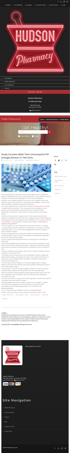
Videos (36, 136)
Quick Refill (28, 5)
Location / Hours (40, 5)
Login (63, 5)
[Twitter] (67, 1)
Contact (6, 417)
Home (42, 119)
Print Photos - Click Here (35, 92)
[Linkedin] (61, 1)
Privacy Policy (8, 431)
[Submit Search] (50, 132)
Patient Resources (52, 119)
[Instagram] (64, 1)
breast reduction (36, 290)
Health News (25, 136)
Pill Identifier (18, 5)
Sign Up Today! (53, 5)
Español (8, 5)
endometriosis (42, 222)
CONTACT (7, 88)
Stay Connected (9, 412)
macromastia (44, 218)
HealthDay (16, 324)
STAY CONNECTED (9, 85)
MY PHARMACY (8, 78)
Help (5, 422)
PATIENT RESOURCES (9, 81)
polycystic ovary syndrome (9, 224)
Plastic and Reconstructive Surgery (39, 206)
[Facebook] (58, 1)
